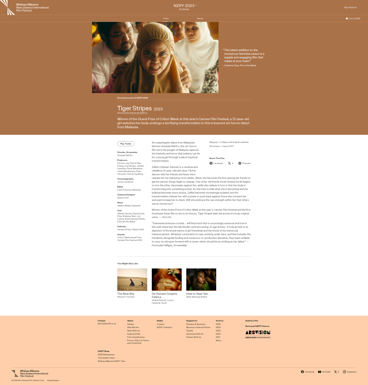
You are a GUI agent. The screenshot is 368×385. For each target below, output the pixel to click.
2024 (218, 327)
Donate (189, 330)
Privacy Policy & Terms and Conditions (138, 341)
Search (200, 18)
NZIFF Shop (103, 351)
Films (166, 18)
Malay (225, 142)
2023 (218, 330)
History (130, 324)
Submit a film (251, 320)
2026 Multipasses (106, 354)
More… (219, 340)
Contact (101, 320)
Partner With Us (193, 337)
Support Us (191, 320)
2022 (218, 334)
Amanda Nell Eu (138, 113)
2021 (218, 337)
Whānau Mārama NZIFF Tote (111, 361)
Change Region (53, 380)
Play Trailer (125, 143)
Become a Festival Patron (198, 327)
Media (160, 320)
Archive (219, 320)
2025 (218, 324)
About (130, 320)
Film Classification (136, 337)
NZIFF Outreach (164, 327)
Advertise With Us (194, 334)
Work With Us (133, 330)
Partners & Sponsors (195, 324)
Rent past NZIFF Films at (257, 326)
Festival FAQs (133, 334)
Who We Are (133, 327)
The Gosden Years (106, 358)
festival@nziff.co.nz (107, 323)
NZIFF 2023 (142, 98)
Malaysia (213, 142)
